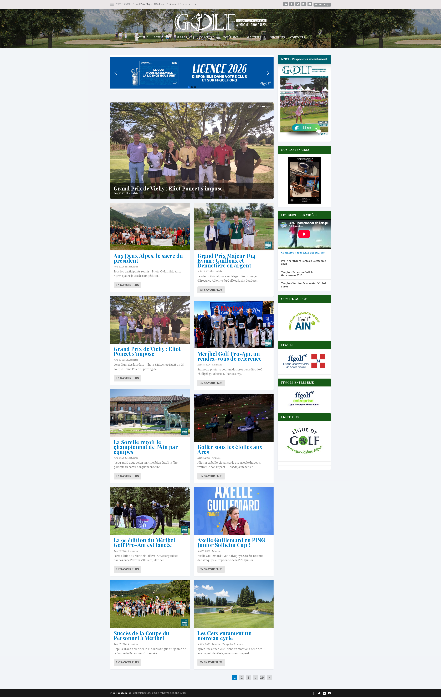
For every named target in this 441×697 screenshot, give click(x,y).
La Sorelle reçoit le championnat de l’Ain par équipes (146, 446)
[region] (192, 72)
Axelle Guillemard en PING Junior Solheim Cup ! (231, 542)
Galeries (254, 37)
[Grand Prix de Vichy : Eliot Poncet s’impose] (150, 320)
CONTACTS (297, 37)
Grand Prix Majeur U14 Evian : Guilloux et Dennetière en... (165, 4)
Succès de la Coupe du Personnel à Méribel (142, 635)
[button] (115, 73)
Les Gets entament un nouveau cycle (224, 635)
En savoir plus (127, 285)
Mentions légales (120, 693)
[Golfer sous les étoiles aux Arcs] (234, 418)
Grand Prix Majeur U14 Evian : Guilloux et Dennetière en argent (226, 260)
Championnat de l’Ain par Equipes (303, 252)
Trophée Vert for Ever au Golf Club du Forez (304, 285)
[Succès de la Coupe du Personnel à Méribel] (150, 604)
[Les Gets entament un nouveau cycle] (234, 604)
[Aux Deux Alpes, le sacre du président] (150, 226)
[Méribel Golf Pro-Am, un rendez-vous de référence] (234, 324)
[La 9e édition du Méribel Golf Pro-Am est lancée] (150, 511)
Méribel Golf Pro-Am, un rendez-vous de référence (229, 356)
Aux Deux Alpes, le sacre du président (148, 258)
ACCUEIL (142, 37)
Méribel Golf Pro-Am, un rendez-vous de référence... (180, 188)
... (255, 677)
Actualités (162, 37)
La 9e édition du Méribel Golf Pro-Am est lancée (144, 542)
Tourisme (230, 37)
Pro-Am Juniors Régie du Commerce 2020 (303, 263)
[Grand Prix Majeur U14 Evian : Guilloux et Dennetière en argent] (234, 226)
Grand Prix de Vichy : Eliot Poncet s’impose (147, 351)
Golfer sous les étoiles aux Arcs (230, 449)
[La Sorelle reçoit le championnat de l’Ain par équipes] (150, 413)
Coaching (207, 37)
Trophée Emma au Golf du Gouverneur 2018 (297, 274)
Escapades (227, 644)
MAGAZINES (185, 37)
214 (262, 677)
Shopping (277, 37)
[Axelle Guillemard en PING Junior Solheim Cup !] (234, 511)
